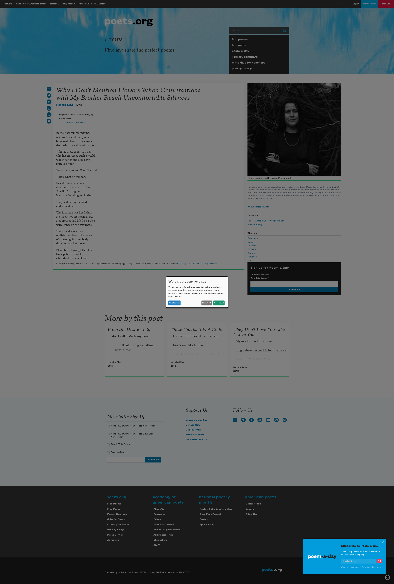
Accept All (219, 303)
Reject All (206, 303)
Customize (174, 303)
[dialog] (197, 291)
